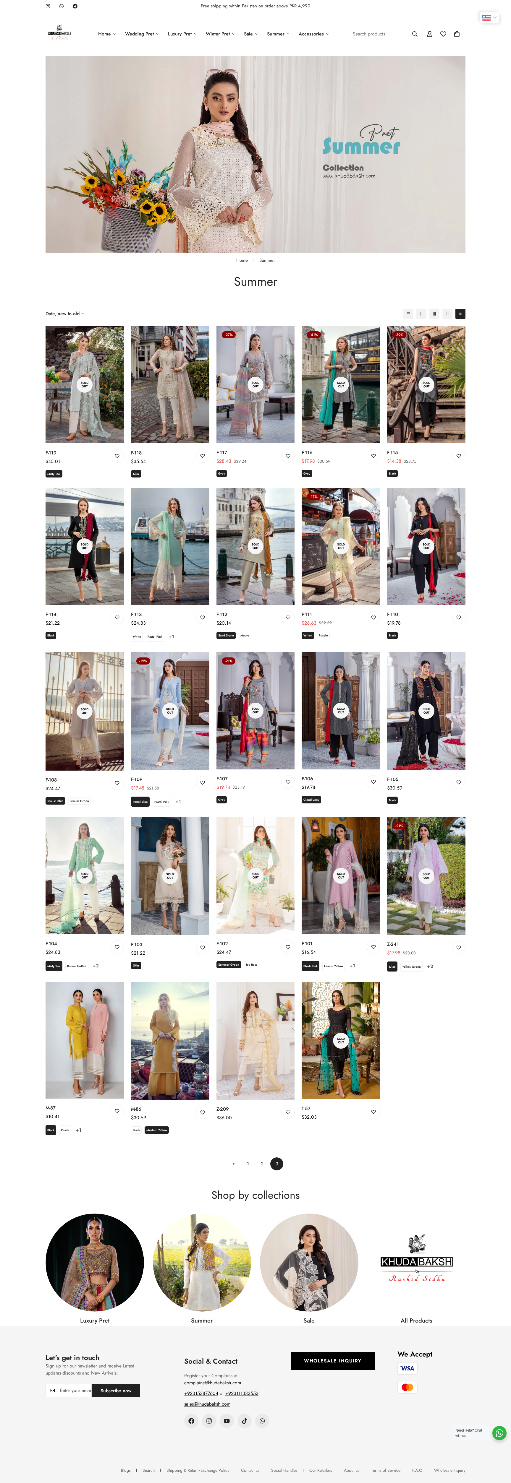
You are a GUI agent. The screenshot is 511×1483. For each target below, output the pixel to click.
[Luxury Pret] (95, 1263)
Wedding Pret (139, 33)
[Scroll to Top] (499, 1451)
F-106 (307, 778)
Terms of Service (385, 1470)
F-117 (221, 452)
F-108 (51, 780)
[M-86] (170, 1041)
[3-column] (434, 314)
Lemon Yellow (333, 966)
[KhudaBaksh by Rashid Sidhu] (59, 34)
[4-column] (447, 314)
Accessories (311, 33)
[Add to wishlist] (117, 456)
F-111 (307, 614)
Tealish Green (79, 801)
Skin (136, 474)
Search (149, 1470)
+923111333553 (241, 1393)
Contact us (250, 1470)
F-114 (51, 614)
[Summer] (202, 1263)
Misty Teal (54, 474)
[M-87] (85, 1040)
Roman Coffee (76, 966)
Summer (275, 33)
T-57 (306, 1108)
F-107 (222, 778)
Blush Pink (310, 966)
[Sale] (309, 1263)
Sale (248, 33)
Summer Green (228, 964)
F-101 (307, 943)
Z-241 (393, 944)
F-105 (393, 779)
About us (351, 1470)
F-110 (392, 614)
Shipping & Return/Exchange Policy (197, 1470)
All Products (416, 1320)
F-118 (136, 452)
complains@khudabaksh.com (212, 1382)
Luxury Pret (180, 33)
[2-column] (421, 314)
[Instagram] (48, 6)
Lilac (392, 966)
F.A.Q (417, 1470)
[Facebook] (75, 6)
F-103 (136, 944)
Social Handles (284, 1470)
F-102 (222, 943)
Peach (65, 1130)
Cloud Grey (311, 799)
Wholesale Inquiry (333, 1360)
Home (104, 33)
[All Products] (416, 1263)
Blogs (126, 1470)
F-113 (136, 614)
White (137, 636)
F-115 (392, 452)
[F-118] (170, 384)
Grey (221, 473)
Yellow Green (411, 966)
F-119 (51, 452)
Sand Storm (226, 635)
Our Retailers (320, 1470)
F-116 (307, 452)
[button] (457, 34)
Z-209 (222, 1109)
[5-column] (460, 314)
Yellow (307, 635)
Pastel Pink (155, 636)
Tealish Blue (55, 801)
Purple (323, 635)
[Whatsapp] (61, 6)
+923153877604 (201, 1393)
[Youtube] (227, 1421)
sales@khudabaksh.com (207, 1404)
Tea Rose (252, 964)
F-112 (221, 614)
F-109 (137, 779)
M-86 (136, 1109)
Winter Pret (218, 33)
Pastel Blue (140, 802)
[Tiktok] (244, 1421)
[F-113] (170, 546)
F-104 (51, 943)
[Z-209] (255, 1041)
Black (392, 473)
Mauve (245, 635)
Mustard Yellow (156, 1130)
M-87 (51, 1107)
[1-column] (408, 314)
